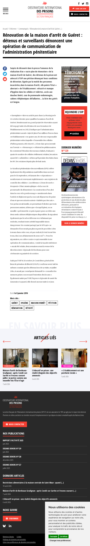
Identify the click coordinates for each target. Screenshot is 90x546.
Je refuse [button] (63, 536)
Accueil (5, 28)
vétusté (29, 308)
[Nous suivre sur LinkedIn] (10, 526)
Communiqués (23, 28)
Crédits (19, 536)
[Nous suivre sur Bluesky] (4, 526)
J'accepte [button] (53, 536)
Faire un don (80, 8)
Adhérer (75, 133)
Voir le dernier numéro (74, 223)
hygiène (24, 302)
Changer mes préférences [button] (60, 540)
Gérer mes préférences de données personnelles (19, 542)
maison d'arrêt (38, 302)
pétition (52, 302)
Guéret (14, 302)
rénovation (16, 308)
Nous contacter (80, 14)
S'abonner (13, 518)
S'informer (12, 28)
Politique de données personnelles (14, 539)
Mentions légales (8, 536)
